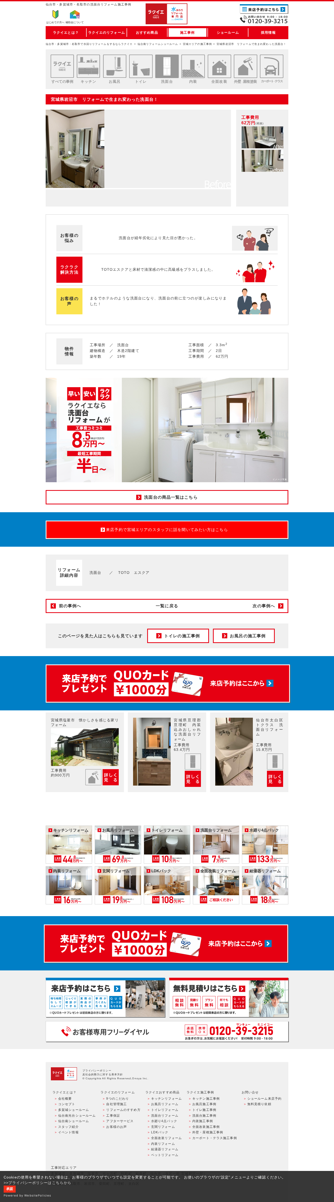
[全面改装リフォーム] (219, 66)
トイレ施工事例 (204, 1110)
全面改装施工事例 (206, 1127)
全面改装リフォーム (166, 1138)
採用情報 (268, 32)
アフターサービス (120, 1121)
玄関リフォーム (163, 1127)
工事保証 (113, 1115)
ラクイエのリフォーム (106, 32)
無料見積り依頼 (259, 1104)
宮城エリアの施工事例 (197, 44)
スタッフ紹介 (68, 1127)
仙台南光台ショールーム (77, 1115)
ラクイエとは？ (66, 32)
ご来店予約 (264, 9)
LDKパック (160, 1132)
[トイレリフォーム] (141, 66)
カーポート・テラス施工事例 (214, 1138)
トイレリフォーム (164, 1110)
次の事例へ (264, 606)
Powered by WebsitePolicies (27, 1195)
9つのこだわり (117, 1098)
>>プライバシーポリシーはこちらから (37, 1183)
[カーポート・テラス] (271, 66)
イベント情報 (68, 1132)
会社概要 (65, 1098)
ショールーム (228, 32)
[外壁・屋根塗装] (245, 66)
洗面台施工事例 (204, 1115)
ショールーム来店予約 (264, 1098)
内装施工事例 (202, 1121)
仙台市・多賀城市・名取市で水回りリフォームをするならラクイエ (89, 44)
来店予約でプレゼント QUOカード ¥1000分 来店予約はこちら (168, 683)
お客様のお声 (116, 1127)
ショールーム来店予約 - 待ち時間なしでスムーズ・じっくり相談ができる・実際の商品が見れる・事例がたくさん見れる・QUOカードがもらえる (105, 997)
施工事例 (187, 32)
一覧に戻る (167, 606)
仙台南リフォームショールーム (158, 44)
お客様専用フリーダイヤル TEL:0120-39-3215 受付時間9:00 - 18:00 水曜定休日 (167, 1031)
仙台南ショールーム (73, 1121)
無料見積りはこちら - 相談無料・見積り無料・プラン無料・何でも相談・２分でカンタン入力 (228, 997)
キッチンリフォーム (166, 1098)
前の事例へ (70, 606)
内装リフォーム (163, 1144)
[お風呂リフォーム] (115, 66)
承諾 (9, 1189)
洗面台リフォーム (164, 1115)
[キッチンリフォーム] (88, 66)
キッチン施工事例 (206, 1098)
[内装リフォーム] (193, 66)
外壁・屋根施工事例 (207, 1132)
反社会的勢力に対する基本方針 (102, 1074)
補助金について (74, 22)
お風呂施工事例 (204, 1104)
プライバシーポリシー (96, 1070)
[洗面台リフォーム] (167, 66)
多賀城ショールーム (73, 1110)
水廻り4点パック (164, 1121)
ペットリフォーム (164, 1155)
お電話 (264, 19)
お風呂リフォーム (164, 1104)
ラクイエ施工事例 (200, 1092)
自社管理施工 (116, 1104)
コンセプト (66, 1104)
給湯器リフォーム (164, 1149)
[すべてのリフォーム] (62, 66)
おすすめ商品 (147, 32)
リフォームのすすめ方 (123, 1110)
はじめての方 (55, 22)
